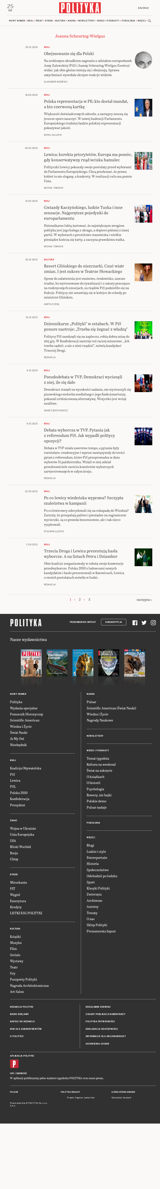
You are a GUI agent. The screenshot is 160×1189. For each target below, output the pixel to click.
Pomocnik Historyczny (26, 714)
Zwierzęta (94, 894)
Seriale (15, 954)
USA (13, 840)
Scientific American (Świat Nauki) (111, 708)
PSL (13, 786)
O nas (91, 918)
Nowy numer (17, 20)
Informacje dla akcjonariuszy (106, 1036)
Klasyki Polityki (98, 888)
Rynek (49, 20)
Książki (15, 936)
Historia (93, 863)
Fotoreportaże (97, 857)
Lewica (15, 780)
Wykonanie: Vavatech (121, 1097)
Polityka (16, 701)
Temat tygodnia (98, 758)
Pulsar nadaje (97, 807)
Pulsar (91, 701)
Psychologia (95, 788)
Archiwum (94, 900)
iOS (12, 1073)
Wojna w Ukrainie (23, 828)
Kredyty (16, 906)
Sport (91, 882)
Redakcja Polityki (21, 1007)
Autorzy (93, 906)
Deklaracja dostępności (102, 1029)
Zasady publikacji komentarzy (105, 1014)
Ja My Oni (17, 738)
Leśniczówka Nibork (123, 1092)
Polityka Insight (70, 1092)
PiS (12, 774)
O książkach (95, 776)
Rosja (14, 852)
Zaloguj (143, 8)
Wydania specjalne (24, 708)
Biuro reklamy (19, 1014)
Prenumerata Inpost (83, 622)
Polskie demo (96, 801)
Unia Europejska (22, 834)
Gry (12, 973)
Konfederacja (19, 798)
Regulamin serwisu (98, 1007)
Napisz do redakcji (22, 1021)
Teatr (14, 967)
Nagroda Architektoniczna (29, 985)
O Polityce (17, 1036)
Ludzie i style (96, 851)
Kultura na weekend (101, 764)
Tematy (92, 912)
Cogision (79, 1097)
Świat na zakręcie (99, 770)
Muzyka (16, 942)
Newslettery (86, 20)
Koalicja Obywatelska (25, 768)
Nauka (72, 20)
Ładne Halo (89, 1097)
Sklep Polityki (97, 924)
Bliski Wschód (20, 846)
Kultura (60, 20)
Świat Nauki (19, 732)
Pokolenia (128, 20)
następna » (144, 599)
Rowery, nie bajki (99, 795)
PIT (12, 888)
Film (13, 948)
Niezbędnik (18, 744)
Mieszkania (18, 882)
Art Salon (17, 991)
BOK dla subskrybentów (26, 1029)
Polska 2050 (19, 792)
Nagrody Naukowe (100, 720)
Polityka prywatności (100, 1021)
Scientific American (24, 720)
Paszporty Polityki (23, 979)
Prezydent (17, 805)
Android (21, 1073)
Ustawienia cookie (97, 1043)
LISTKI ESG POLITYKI (26, 913)
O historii (93, 782)
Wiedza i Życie (21, 726)
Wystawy (16, 960)
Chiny (14, 859)
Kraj (30, 20)
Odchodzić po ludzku (102, 875)
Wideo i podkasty (108, 20)
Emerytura (18, 900)
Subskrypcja (113, 622)
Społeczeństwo (98, 869)
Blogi (90, 845)
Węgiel (15, 894)
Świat (39, 20)
